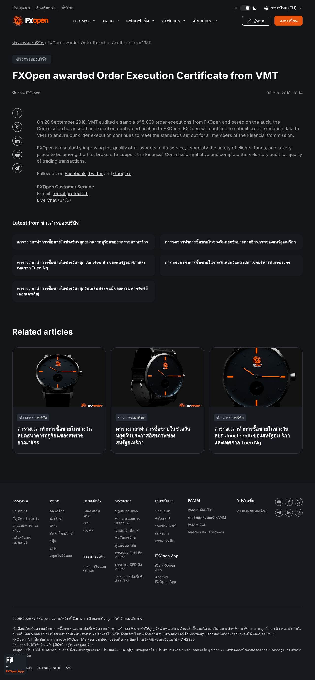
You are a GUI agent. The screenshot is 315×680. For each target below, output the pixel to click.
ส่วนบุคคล (21, 7)
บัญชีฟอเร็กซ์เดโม (26, 518)
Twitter (95, 173)
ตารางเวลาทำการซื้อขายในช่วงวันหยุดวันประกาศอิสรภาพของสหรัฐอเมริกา (230, 241)
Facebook (75, 173)
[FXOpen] (30, 21)
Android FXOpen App (165, 579)
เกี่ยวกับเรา (203, 20)
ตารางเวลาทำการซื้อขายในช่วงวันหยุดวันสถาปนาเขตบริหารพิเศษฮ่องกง (227, 262)
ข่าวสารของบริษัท (28, 42)
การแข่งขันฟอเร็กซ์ (252, 511)
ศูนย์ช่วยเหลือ (125, 545)
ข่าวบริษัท (162, 511)
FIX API (88, 530)
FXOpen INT (22, 639)
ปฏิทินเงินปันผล (127, 530)
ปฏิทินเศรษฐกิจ (126, 511)
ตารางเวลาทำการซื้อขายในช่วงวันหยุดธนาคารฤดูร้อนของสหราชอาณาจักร (82, 241)
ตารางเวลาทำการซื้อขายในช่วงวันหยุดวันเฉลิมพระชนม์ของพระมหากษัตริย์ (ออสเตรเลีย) (82, 291)
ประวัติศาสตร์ (165, 526)
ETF (53, 548)
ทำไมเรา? (162, 518)
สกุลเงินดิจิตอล (61, 556)
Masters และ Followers (206, 532)
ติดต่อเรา (162, 533)
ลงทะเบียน (289, 20)
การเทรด (82, 20)
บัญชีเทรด (20, 511)
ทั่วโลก (68, 7)
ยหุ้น (53, 541)
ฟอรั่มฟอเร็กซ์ (125, 538)
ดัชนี (53, 526)
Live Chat (47, 200)
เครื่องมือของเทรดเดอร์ (22, 540)
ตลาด (108, 20)
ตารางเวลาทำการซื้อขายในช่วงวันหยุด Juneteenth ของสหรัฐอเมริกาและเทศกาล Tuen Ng (81, 265)
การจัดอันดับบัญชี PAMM (207, 517)
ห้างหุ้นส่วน (46, 7)
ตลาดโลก (57, 511)
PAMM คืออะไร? (200, 510)
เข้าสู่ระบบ (256, 20)
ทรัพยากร (170, 20)
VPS (85, 523)
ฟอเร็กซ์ (56, 518)
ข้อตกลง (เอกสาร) (49, 668)
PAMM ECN (197, 525)
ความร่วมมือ (164, 541)
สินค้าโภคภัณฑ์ (61, 533)
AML (69, 668)
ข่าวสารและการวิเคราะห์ (127, 520)
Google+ (122, 173)
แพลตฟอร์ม (137, 20)
